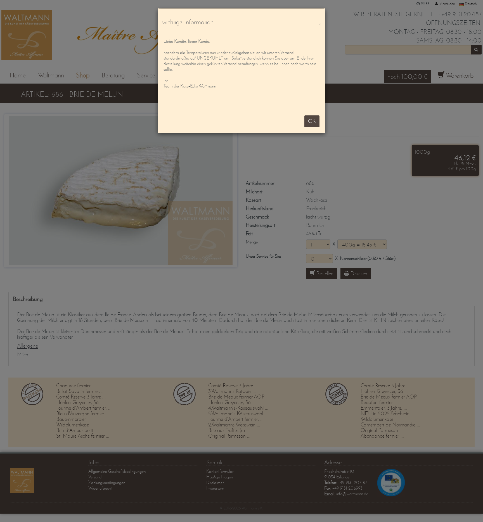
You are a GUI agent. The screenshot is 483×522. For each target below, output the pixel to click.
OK (312, 121)
